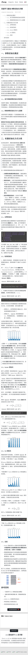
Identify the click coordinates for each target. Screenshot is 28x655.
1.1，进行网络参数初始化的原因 (16, 17)
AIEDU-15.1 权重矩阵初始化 (11, 599)
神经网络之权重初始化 (10, 601)
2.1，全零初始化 (11, 24)
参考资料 (6, 37)
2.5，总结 (9, 35)
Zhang (4, 2)
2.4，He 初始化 (11, 32)
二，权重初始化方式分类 (11, 22)
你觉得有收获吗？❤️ (14, 609)
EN (25, 2)
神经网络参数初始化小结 (11, 604)
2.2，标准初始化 (11, 27)
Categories (11, 2)
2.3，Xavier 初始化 (12, 30)
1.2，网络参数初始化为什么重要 (16, 20)
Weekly (21, 2)
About (16, 2)
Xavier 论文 (16, 389)
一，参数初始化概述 (9, 15)
